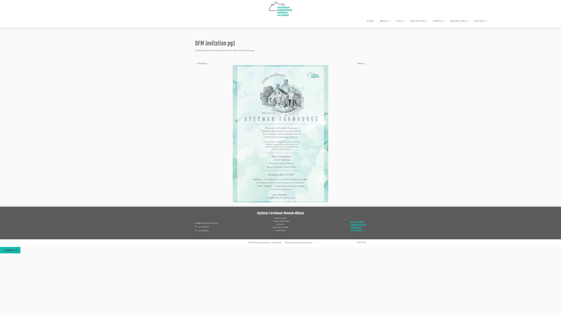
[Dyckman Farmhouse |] (280, 8)
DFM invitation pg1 (246, 50)
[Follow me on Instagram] (76, 22)
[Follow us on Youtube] (83, 22)
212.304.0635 (203, 231)
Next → (362, 63)
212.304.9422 (203, 227)
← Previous (201, 63)
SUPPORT (479, 21)
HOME (370, 21)
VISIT (399, 21)
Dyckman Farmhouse (263, 242)
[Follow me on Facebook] (78, 22)
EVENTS (438, 21)
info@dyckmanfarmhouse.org (206, 223)
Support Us (10, 250)
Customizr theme (305, 242)
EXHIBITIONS (458, 21)
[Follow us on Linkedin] (81, 22)
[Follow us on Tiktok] (79, 22)
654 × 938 (232, 50)
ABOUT (384, 21)
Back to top (361, 242)
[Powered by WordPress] (283, 242)
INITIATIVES (418, 21)
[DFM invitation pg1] (280, 133)
